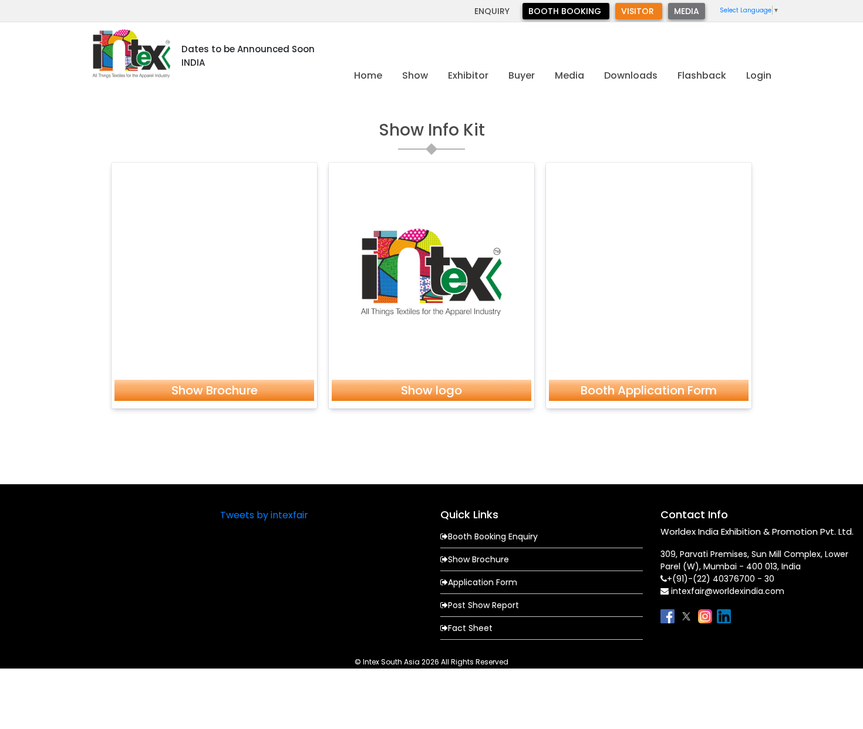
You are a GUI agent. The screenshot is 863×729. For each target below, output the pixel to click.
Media (686, 11)
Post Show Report (483, 605)
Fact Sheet (470, 628)
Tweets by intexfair (264, 515)
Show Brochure (478, 559)
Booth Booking (566, 11)
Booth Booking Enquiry (493, 536)
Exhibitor (468, 75)
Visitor (638, 11)
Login (758, 75)
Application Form (482, 582)
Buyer (521, 75)
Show (415, 75)
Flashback (701, 75)
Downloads (631, 75)
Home (368, 75)
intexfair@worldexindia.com (727, 591)
